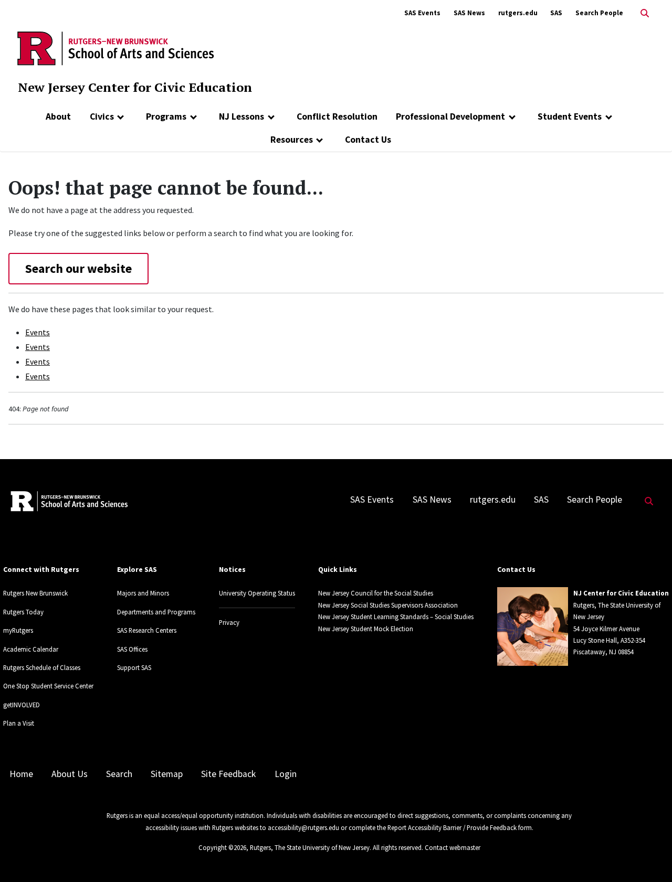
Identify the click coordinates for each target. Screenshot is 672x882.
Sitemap (167, 774)
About (58, 116)
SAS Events (422, 12)
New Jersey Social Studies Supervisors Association (388, 605)
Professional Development (450, 116)
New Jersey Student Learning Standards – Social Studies (396, 616)
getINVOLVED (21, 704)
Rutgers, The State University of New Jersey (310, 847)
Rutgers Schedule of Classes (41, 667)
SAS (556, 12)
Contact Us (368, 139)
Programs (166, 116)
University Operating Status (257, 593)
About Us (69, 774)
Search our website (78, 268)
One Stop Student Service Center (48, 686)
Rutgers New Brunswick (35, 593)
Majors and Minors (143, 593)
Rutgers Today (23, 612)
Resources (291, 139)
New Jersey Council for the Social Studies (375, 593)
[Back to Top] (649, 856)
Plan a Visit (18, 723)
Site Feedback (228, 774)
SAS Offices (132, 649)
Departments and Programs (156, 612)
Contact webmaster (452, 847)
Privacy (229, 622)
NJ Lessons (241, 116)
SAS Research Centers (146, 630)
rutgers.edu (518, 12)
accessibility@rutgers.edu (303, 827)
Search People (599, 12)
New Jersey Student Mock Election (365, 628)
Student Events (570, 116)
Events (37, 332)
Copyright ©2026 (222, 847)
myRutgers (18, 630)
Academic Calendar (30, 649)
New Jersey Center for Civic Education (135, 87)
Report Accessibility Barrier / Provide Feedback (452, 827)
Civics (102, 116)
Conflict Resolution (337, 116)
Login (286, 774)
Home (21, 774)
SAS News (469, 12)
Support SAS (134, 667)
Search (119, 774)
